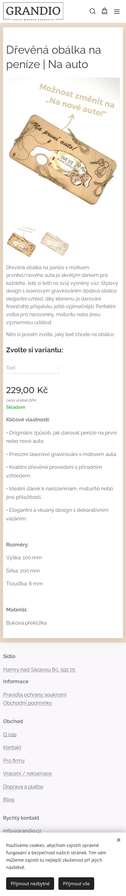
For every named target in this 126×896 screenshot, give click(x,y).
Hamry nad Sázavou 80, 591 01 (39, 669)
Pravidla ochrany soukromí (35, 694)
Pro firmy (14, 760)
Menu (117, 11)
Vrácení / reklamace (27, 773)
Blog (8, 799)
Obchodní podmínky (27, 703)
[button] (92, 11)
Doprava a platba (23, 786)
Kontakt (12, 747)
